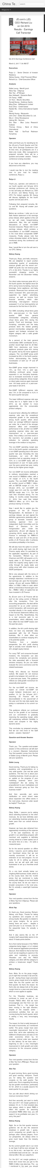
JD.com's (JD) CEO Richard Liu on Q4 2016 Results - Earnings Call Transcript (23, 25)
